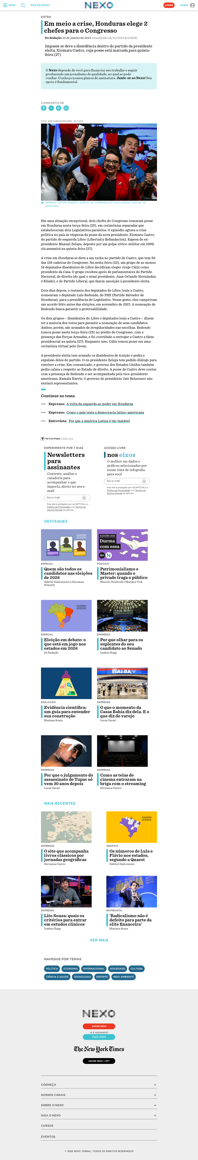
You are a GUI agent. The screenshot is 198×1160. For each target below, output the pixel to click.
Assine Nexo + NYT (99, 1061)
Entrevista (114, 910)
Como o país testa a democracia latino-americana (105, 412)
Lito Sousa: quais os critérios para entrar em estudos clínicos (65, 920)
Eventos (48, 1136)
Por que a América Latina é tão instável (99, 421)
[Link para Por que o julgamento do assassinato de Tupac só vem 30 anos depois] (66, 751)
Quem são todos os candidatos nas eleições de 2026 (68, 573)
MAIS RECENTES (40, 5)
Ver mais (99, 940)
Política (52, 968)
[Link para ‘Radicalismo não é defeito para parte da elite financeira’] (131, 891)
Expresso (103, 634)
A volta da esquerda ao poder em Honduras (100, 404)
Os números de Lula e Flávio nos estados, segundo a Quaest (131, 855)
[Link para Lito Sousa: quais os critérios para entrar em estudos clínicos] (66, 891)
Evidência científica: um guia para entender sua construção (67, 711)
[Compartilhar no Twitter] (51, 108)
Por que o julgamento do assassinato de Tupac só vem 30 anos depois (68, 779)
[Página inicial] (99, 5)
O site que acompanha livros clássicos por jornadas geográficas (66, 855)
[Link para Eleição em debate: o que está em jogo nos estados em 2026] (66, 616)
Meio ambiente (123, 976)
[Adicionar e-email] (84, 498)
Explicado (48, 702)
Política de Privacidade (58, 507)
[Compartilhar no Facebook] (43, 108)
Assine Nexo (99, 1026)
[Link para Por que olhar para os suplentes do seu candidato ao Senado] (122, 616)
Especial (47, 563)
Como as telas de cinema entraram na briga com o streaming (123, 779)
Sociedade (117, 968)
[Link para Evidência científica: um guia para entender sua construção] (66, 683)
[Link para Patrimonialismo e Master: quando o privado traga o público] (122, 545)
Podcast (103, 563)
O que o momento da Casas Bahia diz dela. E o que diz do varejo (124, 711)
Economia (70, 968)
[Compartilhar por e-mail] (58, 108)
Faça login (99, 1037)
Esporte (102, 976)
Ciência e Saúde (57, 976)
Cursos (47, 1125)
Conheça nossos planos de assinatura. (87, 78)
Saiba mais (67, 438)
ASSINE (169, 5)
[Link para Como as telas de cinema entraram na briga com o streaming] (122, 751)
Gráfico (112, 845)
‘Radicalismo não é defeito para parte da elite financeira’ (130, 920)
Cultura (137, 968)
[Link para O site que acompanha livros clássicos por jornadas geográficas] (66, 827)
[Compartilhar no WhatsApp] (66, 108)
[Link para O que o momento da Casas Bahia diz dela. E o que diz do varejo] (122, 683)
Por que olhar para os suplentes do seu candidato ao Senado (121, 644)
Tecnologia (82, 976)
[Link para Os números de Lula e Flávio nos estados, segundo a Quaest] (131, 827)
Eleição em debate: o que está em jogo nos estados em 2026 (65, 644)
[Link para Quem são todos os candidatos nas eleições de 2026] (66, 545)
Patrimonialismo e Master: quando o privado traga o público (124, 573)
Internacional (94, 968)
